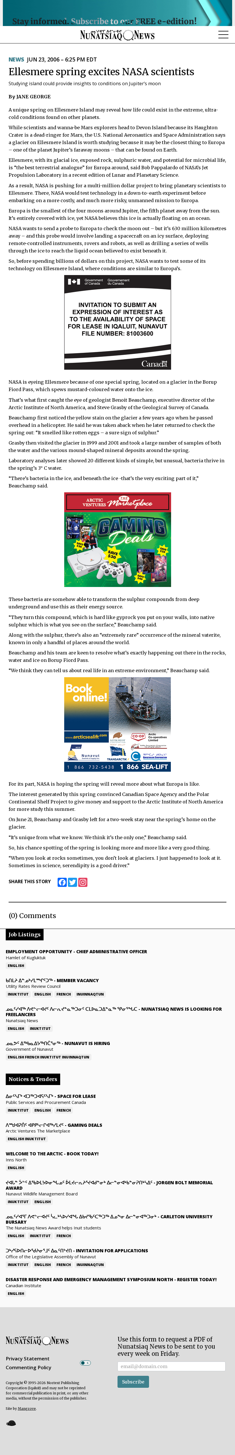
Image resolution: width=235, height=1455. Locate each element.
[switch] (85, 1363)
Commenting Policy (28, 1367)
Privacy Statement (28, 1359)
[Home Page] (117, 35)
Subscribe (133, 1382)
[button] (11, 1423)
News (16, 59)
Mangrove (27, 1408)
